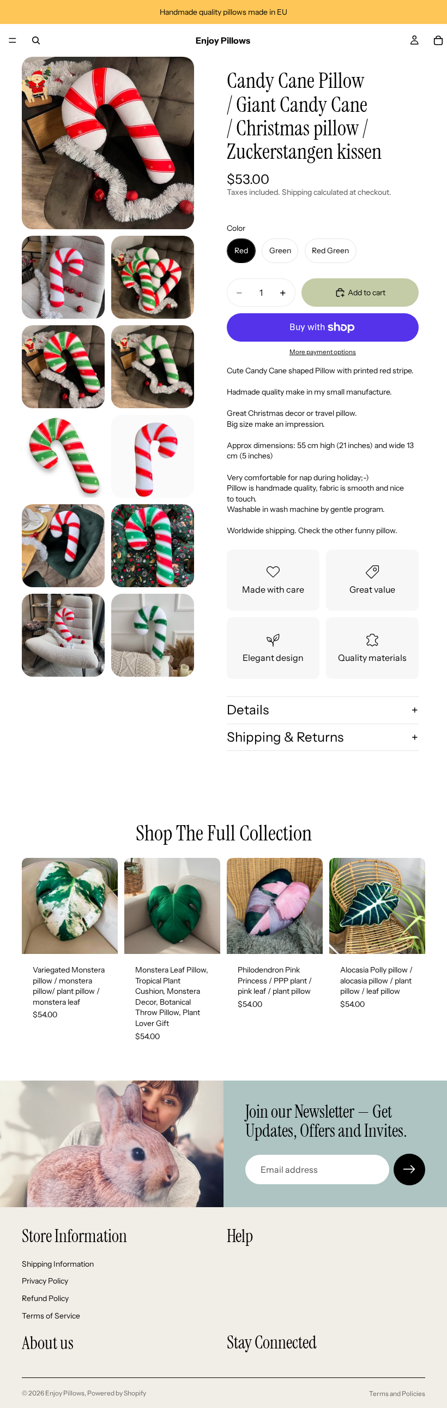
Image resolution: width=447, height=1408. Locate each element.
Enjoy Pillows (64, 1393)
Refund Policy (45, 1298)
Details (248, 710)
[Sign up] (409, 1169)
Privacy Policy (45, 1281)
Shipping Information (58, 1264)
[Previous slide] (34, 906)
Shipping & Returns (285, 737)
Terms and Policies (397, 1393)
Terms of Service (51, 1315)
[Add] (101, 937)
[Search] (36, 40)
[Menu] (12, 40)
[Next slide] (106, 906)
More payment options (322, 352)
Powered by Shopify (116, 1393)
